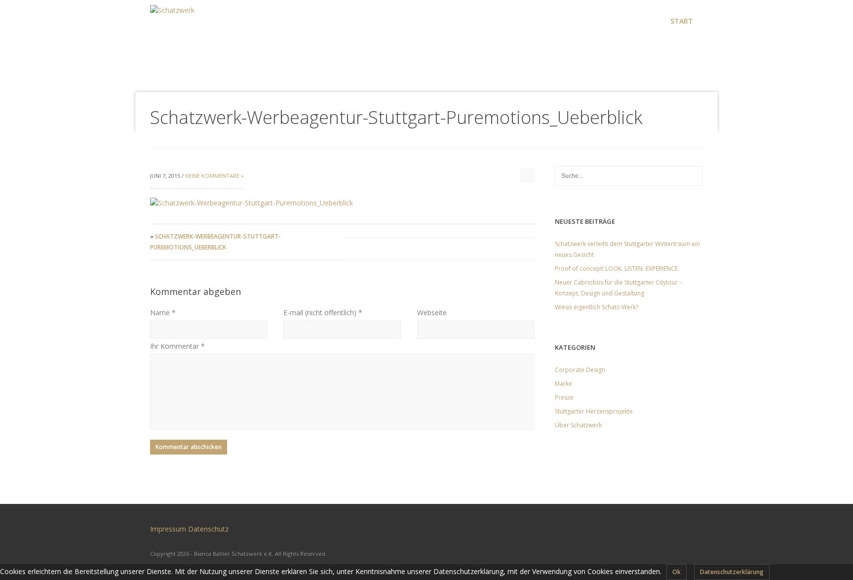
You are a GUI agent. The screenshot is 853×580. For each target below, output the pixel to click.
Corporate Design (580, 370)
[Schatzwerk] (172, 15)
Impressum (168, 529)
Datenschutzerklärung (732, 572)
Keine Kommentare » (214, 175)
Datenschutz (208, 529)
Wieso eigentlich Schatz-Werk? (596, 307)
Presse (564, 397)
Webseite (432, 312)
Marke (563, 383)
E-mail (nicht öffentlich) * (322, 312)
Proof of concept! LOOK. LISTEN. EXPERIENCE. (617, 268)
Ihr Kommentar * (177, 346)
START (681, 21)
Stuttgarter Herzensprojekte (594, 411)
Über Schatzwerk (578, 425)
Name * (163, 312)
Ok (676, 572)
